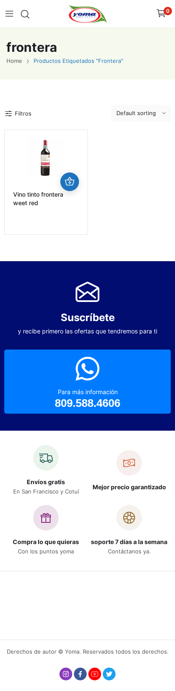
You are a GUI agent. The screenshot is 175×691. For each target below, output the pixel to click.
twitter (109, 674)
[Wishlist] (69, 163)
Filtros (23, 113)
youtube (94, 674)
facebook (80, 674)
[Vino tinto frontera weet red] (46, 157)
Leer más (69, 181)
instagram (65, 674)
